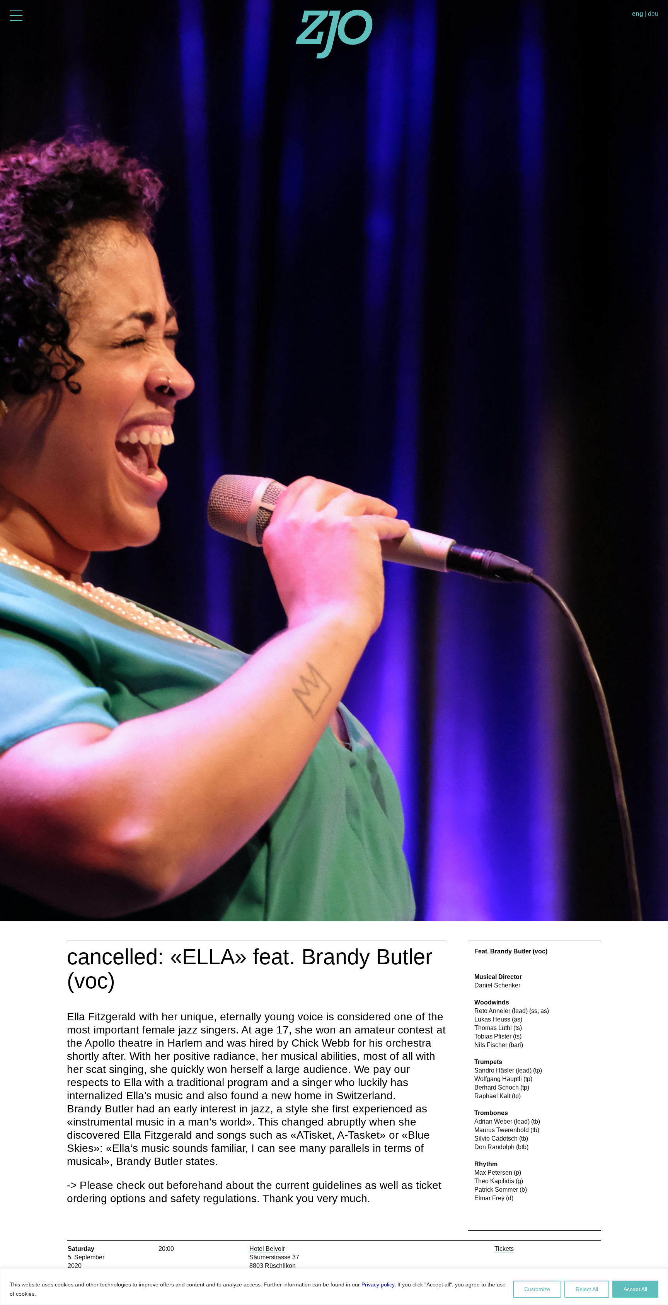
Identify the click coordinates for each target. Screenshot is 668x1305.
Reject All (587, 1289)
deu (653, 13)
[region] (334, 1286)
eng (637, 13)
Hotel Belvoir (267, 1248)
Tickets (504, 1248)
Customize (537, 1289)
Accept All (635, 1289)
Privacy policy (377, 1284)
